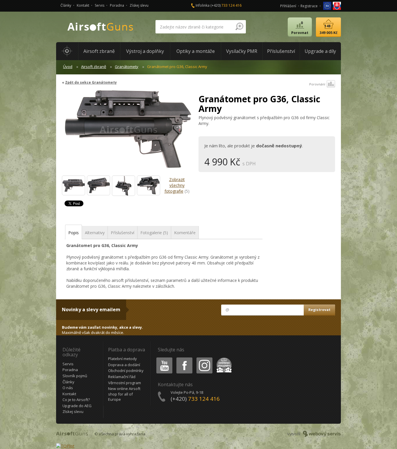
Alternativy (95, 232)
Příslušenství (122, 232)
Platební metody (122, 358)
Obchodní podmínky (126, 370)
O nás (67, 387)
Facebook (184, 358)
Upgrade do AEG (77, 405)
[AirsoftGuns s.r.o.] (100, 27)
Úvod (67, 66)
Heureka (223, 358)
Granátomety (126, 66)
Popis (73, 232)
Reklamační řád (121, 376)
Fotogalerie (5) (154, 232)
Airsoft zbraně (93, 66)
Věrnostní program (124, 382)
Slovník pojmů (74, 375)
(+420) (226, 5)
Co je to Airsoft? (76, 399)
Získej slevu (139, 5)
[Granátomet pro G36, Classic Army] (128, 132)
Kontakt (83, 5)
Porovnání (317, 84)
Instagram (204, 358)
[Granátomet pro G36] (73, 185)
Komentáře (185, 232)
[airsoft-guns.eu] (327, 5)
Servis (99, 5)
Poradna (117, 5)
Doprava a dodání (124, 364)
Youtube (163, 358)
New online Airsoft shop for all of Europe (124, 394)
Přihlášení (288, 5)
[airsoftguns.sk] (337, 5)
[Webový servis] (322, 434)
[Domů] (67, 51)
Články (65, 5)
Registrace (309, 5)
